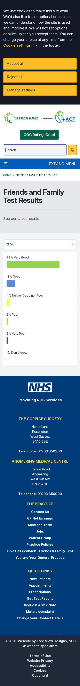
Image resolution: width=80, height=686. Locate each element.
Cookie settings (17, 45)
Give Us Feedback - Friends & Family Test (40, 551)
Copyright (40, 675)
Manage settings (21, 90)
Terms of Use (40, 656)
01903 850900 (50, 451)
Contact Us (40, 512)
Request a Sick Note (40, 605)
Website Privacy (40, 661)
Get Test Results (40, 598)
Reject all (14, 77)
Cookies (40, 670)
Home (7, 175)
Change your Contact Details (40, 618)
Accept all (15, 63)
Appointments (40, 585)
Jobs (40, 531)
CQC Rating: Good (39, 135)
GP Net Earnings (40, 518)
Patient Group (40, 538)
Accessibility (40, 666)
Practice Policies (40, 544)
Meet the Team (40, 525)
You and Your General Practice (40, 558)
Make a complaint (40, 612)
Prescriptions (40, 592)
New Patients (40, 579)
